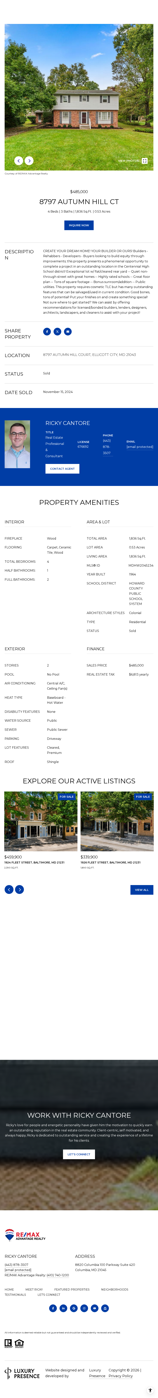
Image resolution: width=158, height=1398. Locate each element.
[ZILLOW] (105, 1308)
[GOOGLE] (74, 1308)
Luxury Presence (97, 1373)
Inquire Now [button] (79, 225)
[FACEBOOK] (53, 1308)
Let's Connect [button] (79, 1154)
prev (18, 160)
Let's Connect (49, 1294)
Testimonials (15, 1295)
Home (9, 1289)
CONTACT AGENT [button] (62, 469)
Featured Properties (72, 1289)
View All (142, 890)
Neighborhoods (114, 1289)
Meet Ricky (34, 1289)
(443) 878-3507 (107, 447)
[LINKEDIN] (63, 1308)
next (29, 160)
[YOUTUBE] (94, 1308)
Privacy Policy (121, 1376)
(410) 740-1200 (58, 1275)
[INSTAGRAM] (84, 1308)
